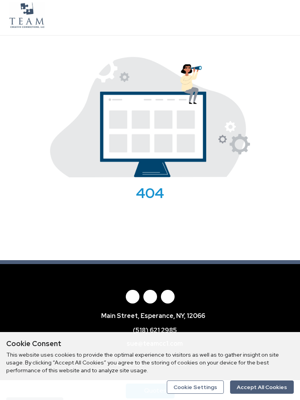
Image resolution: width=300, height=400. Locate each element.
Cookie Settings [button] (195, 387)
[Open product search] (266, 17)
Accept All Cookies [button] (262, 387)
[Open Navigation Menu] (282, 17)
